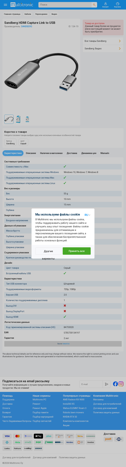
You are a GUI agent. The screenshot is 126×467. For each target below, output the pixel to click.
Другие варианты (48, 252)
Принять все (77, 251)
